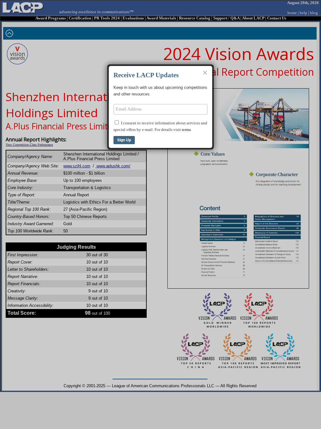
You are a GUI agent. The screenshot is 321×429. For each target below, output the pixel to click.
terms (186, 129)
